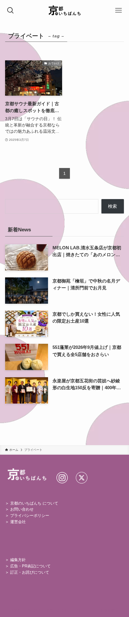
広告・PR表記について (30, 566)
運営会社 (18, 522)
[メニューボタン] (118, 10)
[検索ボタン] (10, 10)
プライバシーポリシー (29, 515)
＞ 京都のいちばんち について (31, 503)
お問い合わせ (22, 509)
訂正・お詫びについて (29, 572)
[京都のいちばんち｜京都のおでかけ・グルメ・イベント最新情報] (64, 10)
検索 (112, 206)
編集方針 (18, 560)
